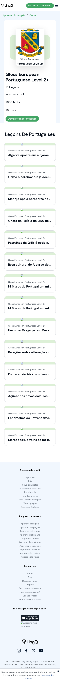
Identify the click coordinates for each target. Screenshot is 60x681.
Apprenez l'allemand (30, 534)
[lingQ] (7, 5)
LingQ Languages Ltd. (31, 661)
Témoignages (30, 503)
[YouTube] (41, 650)
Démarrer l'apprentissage (22, 118)
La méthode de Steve (30, 488)
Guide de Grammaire (30, 599)
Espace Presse (30, 595)
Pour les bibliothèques (30, 499)
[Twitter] (33, 650)
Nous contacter (30, 484)
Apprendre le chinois (30, 549)
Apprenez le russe (30, 556)
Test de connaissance (30, 588)
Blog (30, 577)
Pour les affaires (30, 496)
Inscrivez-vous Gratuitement (40, 5)
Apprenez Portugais (13, 15)
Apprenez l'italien (30, 538)
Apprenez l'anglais (30, 523)
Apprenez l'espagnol (30, 527)
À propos (30, 477)
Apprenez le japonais (30, 545)
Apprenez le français (30, 531)
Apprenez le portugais (30, 542)
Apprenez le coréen (30, 553)
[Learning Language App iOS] (30, 618)
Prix (30, 481)
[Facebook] (26, 650)
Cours (33, 15)
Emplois (30, 584)
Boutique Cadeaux (30, 507)
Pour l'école (30, 492)
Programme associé (30, 592)
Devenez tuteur (30, 581)
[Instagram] (19, 650)
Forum (30, 573)
